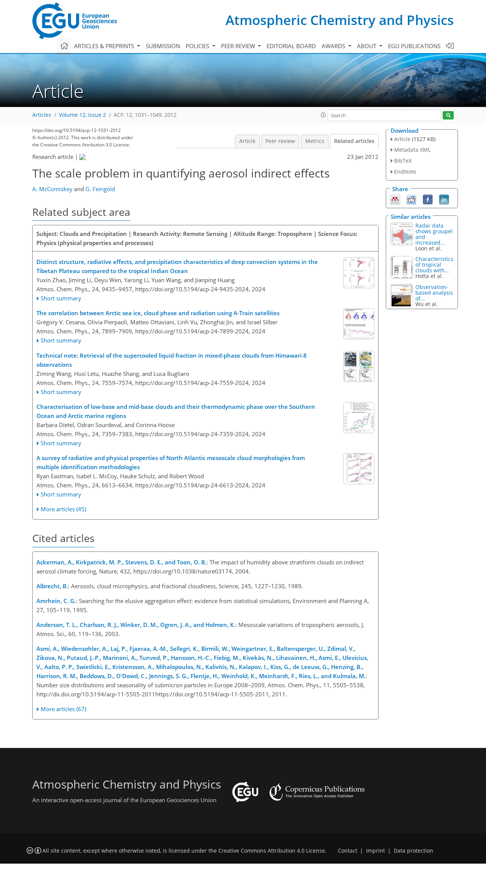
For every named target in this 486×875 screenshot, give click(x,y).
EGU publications (414, 46)
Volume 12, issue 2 (82, 115)
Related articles (354, 141)
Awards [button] (334, 46)
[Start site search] (448, 115)
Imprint (375, 850)
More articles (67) (63, 709)
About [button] (367, 46)
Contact (347, 850)
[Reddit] (411, 199)
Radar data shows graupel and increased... (434, 234)
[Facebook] (428, 199)
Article (247, 141)
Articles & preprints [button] (105, 46)
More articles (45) (63, 509)
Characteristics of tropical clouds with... (434, 264)
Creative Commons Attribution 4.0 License (271, 850)
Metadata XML (412, 149)
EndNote (405, 171)
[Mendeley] (395, 199)
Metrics (314, 141)
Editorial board (291, 46)
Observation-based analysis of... (434, 292)
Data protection (413, 850)
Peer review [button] (239, 46)
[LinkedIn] (444, 199)
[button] (323, 115)
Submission (163, 46)
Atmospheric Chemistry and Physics (340, 20)
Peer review (280, 141)
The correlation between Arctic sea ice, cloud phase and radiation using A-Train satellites (157, 313)
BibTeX (403, 160)
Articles (41, 115)
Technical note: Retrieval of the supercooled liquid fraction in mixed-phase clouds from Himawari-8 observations (171, 360)
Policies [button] (198, 46)
